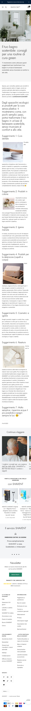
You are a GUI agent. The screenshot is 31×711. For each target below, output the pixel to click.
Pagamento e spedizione (21, 599)
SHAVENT (5, 376)
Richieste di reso (22, 606)
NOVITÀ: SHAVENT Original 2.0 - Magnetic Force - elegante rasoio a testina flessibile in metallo (10, 509)
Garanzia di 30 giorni (6, 603)
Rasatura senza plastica (21, 661)
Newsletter (5, 642)
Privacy (19, 617)
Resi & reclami (21, 603)
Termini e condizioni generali (22, 610)
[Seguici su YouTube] (4, 681)
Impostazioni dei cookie (22, 625)
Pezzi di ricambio (7, 619)
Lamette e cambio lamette (7, 609)
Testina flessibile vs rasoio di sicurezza (23, 640)
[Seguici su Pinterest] (11, 677)
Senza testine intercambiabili (21, 650)
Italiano (5, 691)
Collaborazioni (6, 656)
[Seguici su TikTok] (7, 681)
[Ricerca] (6, 7)
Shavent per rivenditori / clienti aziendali (7, 647)
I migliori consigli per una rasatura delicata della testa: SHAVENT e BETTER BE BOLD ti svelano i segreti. (14, 467)
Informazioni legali (22, 621)
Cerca (3, 625)
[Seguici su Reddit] (4, 684)
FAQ (3, 599)
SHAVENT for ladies (8, 613)
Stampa (4, 652)
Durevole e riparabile (20, 666)
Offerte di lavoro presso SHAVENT (7, 660)
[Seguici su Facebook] (4, 677)
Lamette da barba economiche (22, 656)
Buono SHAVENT (7, 622)
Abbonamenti (21, 614)
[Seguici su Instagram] (7, 677)
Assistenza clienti (7, 639)
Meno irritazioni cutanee (21, 645)
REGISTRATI (15, 574)
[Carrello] (28, 7)
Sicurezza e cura (7, 616)
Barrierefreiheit (21, 629)
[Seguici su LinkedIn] (11, 681)
